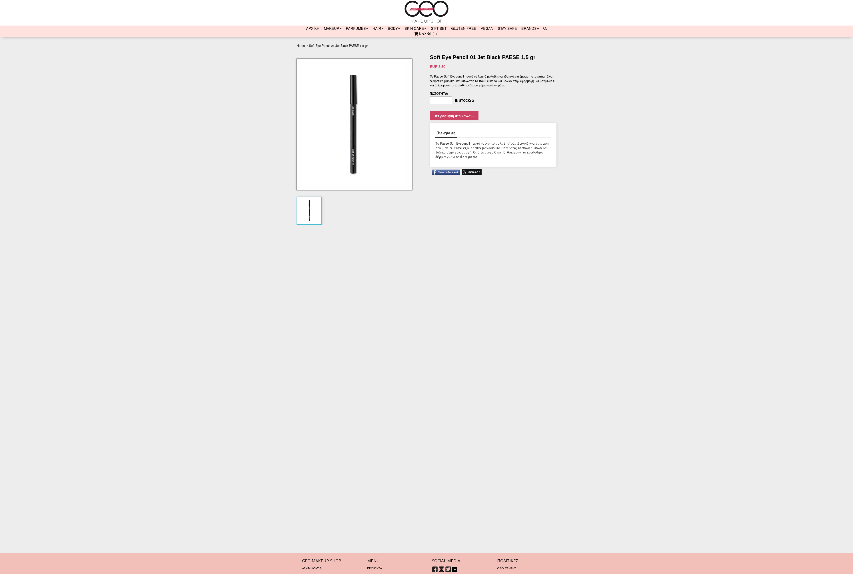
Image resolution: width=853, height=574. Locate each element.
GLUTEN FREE (463, 28)
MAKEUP (331, 28)
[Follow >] (435, 568)
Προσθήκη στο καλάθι (455, 116)
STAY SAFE (507, 28)
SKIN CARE (414, 28)
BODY (393, 28)
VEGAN (487, 28)
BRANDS (529, 28)
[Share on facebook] (445, 170)
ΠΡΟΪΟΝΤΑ (374, 568)
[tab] (309, 210)
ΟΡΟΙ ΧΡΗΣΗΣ (506, 568)
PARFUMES (356, 28)
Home (301, 45)
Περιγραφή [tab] (446, 132)
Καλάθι (427, 34)
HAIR (377, 28)
